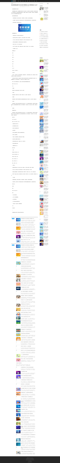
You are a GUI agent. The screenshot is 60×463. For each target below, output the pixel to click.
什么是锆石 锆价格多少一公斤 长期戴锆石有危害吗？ (27, 337)
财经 (15, 3)
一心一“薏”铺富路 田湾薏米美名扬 (25, 354)
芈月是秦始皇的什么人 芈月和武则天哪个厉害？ (26, 329)
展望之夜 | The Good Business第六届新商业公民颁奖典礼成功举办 (28, 350)
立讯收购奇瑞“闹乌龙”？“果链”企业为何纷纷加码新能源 (27, 367)
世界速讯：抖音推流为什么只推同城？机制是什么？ (26, 270)
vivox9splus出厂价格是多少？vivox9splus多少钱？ (46, 100)
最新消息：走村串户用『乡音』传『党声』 (25, 239)
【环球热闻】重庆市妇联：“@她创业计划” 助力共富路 (46, 210)
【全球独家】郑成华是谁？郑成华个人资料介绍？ (46, 134)
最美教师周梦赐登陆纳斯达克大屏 (24, 257)
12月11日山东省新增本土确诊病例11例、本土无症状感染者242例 (28, 434)
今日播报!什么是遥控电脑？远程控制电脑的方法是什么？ (27, 451)
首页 (13, 3)
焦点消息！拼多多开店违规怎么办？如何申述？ (26, 312)
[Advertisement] (44, 25)
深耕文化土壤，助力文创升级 (44, 40)
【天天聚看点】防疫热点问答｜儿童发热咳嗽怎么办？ (27, 396)
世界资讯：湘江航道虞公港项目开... (44, 47)
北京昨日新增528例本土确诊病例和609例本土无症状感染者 (46, 220)
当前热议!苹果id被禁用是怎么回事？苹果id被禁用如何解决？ (46, 83)
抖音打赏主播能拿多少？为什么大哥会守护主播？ (26, 274)
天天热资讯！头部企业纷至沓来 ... (44, 45)
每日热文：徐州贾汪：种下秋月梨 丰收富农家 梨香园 (27, 231)
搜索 (47, 3)
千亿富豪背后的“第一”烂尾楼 (24, 409)
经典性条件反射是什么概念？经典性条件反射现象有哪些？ (46, 124)
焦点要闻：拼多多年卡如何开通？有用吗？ (25, 308)
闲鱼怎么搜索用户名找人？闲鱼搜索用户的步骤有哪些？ (46, 131)
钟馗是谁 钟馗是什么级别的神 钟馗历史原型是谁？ (46, 144)
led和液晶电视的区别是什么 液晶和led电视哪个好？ (46, 162)
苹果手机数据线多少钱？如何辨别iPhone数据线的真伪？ (46, 120)
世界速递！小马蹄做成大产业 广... (44, 33)
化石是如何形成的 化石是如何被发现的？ (25, 333)
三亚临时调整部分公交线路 (24, 371)
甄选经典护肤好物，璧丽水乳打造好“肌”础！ (46, 148)
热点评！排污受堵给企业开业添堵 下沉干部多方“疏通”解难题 (46, 175)
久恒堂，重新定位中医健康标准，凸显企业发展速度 (26, 291)
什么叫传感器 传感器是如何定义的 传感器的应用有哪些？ (46, 114)
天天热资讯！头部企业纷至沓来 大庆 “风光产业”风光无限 (46, 192)
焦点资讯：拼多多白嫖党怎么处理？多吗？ (25, 316)
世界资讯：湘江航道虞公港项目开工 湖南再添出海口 (46, 182)
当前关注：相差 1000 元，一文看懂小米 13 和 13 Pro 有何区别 (46, 241)
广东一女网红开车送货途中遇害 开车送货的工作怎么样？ (46, 127)
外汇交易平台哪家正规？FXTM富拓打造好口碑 (46, 8)
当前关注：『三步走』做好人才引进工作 (46, 227)
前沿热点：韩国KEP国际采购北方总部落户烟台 (26, 375)
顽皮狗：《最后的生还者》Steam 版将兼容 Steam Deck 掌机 (27, 430)
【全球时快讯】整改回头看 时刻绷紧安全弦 (46, 206)
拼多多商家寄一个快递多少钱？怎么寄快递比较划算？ (27, 295)
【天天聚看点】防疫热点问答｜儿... (44, 38)
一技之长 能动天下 (46, 212)
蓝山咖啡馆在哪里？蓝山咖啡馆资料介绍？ (46, 76)
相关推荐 (13, 218)
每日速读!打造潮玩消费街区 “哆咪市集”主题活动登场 (27, 413)
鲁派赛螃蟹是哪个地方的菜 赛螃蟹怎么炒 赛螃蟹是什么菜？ (27, 218)
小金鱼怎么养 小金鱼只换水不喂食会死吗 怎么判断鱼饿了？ (27, 249)
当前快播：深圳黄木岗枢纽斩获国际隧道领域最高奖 (46, 244)
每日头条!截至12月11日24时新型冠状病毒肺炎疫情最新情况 (46, 196)
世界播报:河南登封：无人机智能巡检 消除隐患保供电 (27, 392)
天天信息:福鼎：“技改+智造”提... (44, 31)
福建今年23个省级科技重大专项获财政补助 (46, 237)
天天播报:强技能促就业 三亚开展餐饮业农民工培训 (46, 64)
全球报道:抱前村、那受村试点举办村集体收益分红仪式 (46, 189)
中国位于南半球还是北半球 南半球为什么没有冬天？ (46, 107)
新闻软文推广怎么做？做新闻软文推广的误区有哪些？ (46, 15)
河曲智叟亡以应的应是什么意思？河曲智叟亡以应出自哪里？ (46, 138)
